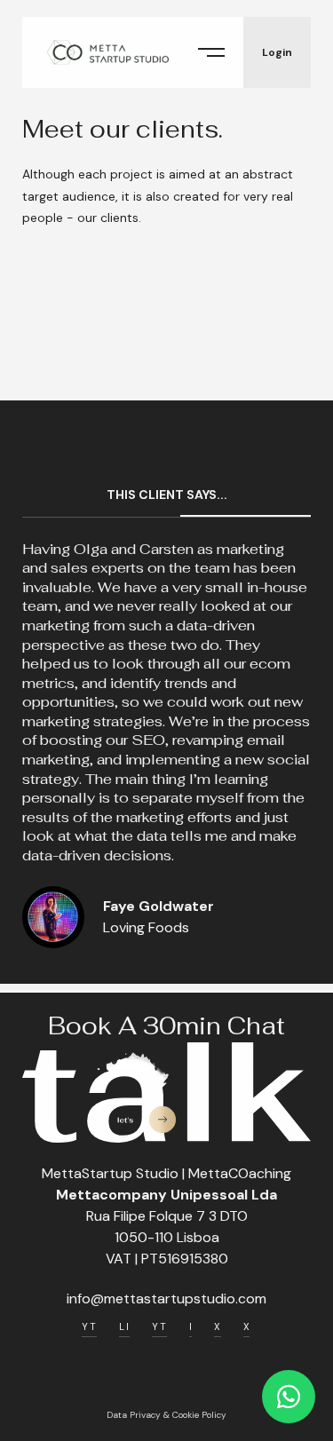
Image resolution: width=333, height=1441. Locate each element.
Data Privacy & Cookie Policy (166, 1415)
